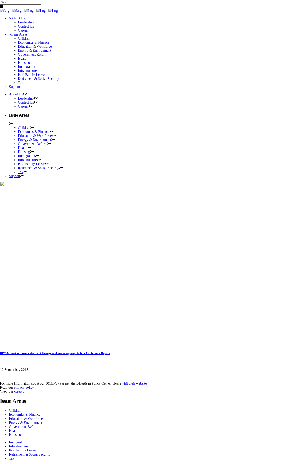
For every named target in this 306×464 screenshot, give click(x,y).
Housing (15, 434)
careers (19, 391)
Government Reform (23, 426)
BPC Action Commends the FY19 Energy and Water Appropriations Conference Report (55, 353)
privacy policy (24, 387)
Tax (11, 458)
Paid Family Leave (22, 450)
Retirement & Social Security (29, 454)
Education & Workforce (26, 418)
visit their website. (135, 383)
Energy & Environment (25, 422)
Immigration (17, 442)
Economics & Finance (24, 414)
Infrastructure (18, 446)
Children (15, 410)
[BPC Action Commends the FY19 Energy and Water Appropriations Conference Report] (123, 344)
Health (13, 430)
